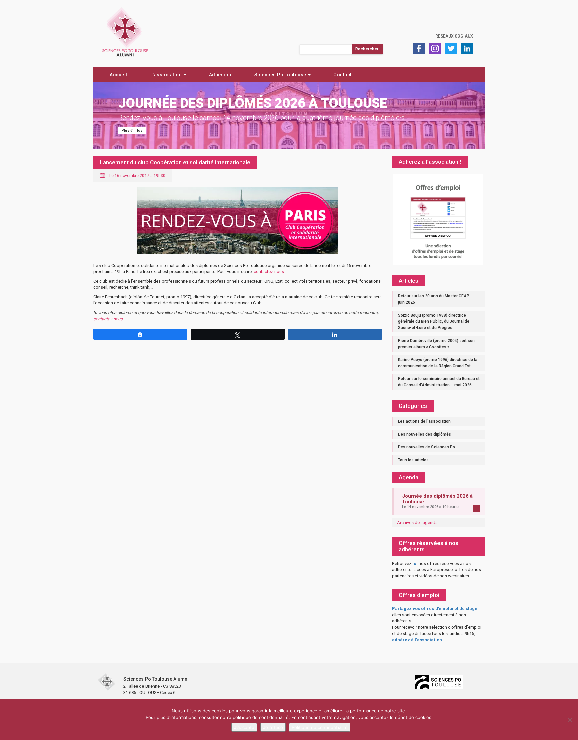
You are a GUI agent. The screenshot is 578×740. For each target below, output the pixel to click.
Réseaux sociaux (454, 36)
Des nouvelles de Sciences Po (426, 447)
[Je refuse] (569, 719)
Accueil (118, 74)
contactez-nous (269, 271)
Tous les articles (413, 460)
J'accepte (244, 727)
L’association (166, 74)
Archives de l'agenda (417, 522)
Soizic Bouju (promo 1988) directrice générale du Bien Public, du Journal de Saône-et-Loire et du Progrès (433, 321)
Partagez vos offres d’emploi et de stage (434, 608)
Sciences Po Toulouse (281, 74)
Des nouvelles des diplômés (424, 434)
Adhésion (220, 74)
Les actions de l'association (424, 421)
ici (415, 563)
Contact (342, 74)
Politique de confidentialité (320, 727)
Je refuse (273, 727)
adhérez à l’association (417, 639)
